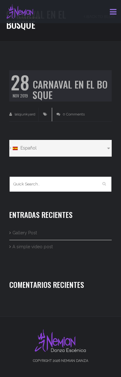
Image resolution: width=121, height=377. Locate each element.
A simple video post (32, 246)
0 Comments (73, 114)
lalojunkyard (24, 114)
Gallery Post (24, 232)
